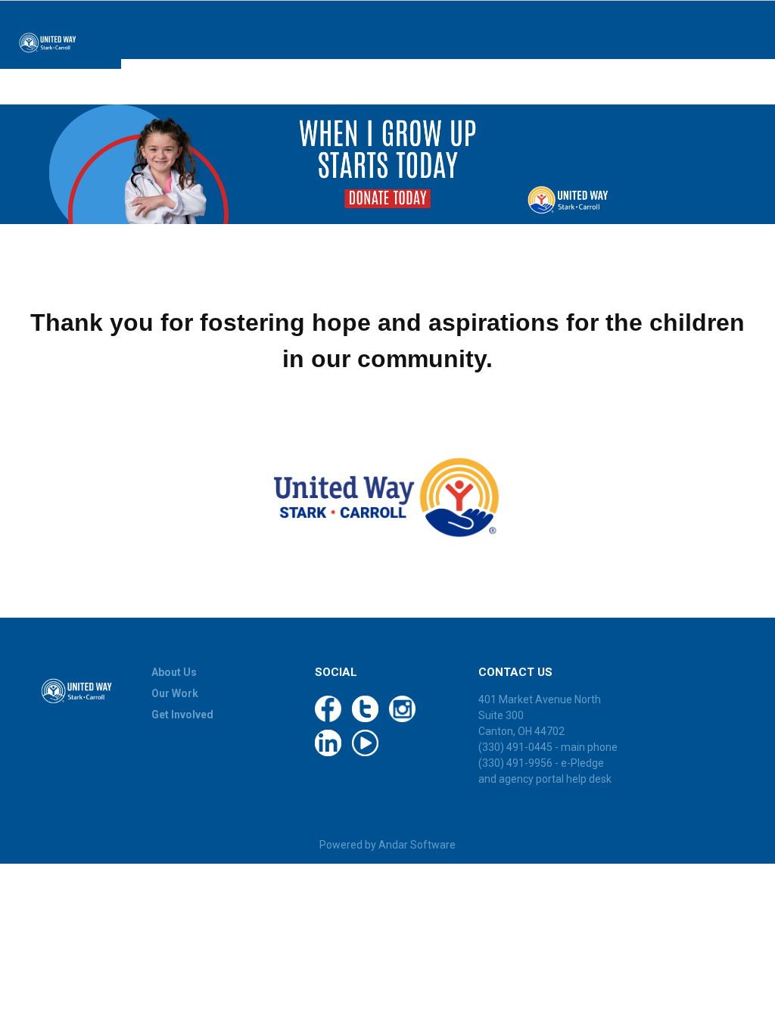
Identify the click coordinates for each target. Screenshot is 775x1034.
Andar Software (417, 845)
